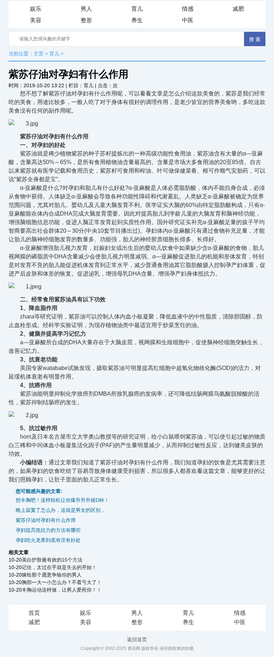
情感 (187, 9)
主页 (39, 53)
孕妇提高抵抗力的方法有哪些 (48, 530)
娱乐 (35, 9)
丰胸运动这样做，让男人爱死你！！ (62, 590)
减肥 (238, 9)
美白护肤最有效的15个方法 (52, 560)
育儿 (137, 9)
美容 (35, 20)
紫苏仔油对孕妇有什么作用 (46, 520)
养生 (137, 20)
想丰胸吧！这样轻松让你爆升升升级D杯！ (62, 500)
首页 (34, 613)
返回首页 (137, 639)
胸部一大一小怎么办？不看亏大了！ (62, 582)
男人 (86, 9)
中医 (187, 20)
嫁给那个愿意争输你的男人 (52, 575)
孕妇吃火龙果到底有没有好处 (48, 540)
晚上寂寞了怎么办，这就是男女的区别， (61, 510)
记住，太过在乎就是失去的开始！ (59, 567)
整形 (86, 20)
